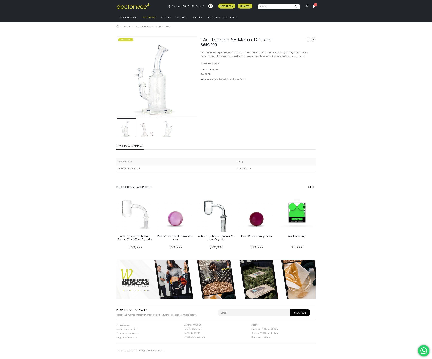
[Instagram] (210, 6)
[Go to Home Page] (117, 26)
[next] (313, 39)
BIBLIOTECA (245, 6)
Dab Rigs (218, 79)
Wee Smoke (149, 17)
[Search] (295, 6)
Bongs (212, 79)
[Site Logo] (133, 6)
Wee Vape (182, 17)
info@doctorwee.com (194, 337)
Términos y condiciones (128, 333)
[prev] (308, 39)
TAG (224, 79)
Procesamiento (128, 17)
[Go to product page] (135, 213)
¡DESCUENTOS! (226, 6)
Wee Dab (166, 17)
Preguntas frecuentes (126, 337)
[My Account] (307, 6)
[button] (117, 76)
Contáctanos (122, 325)
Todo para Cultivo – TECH (222, 17)
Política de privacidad (126, 329)
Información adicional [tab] (130, 146)
